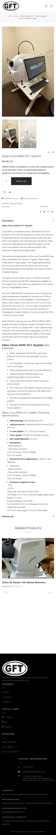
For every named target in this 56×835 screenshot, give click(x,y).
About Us (5, 692)
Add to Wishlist (4, 192)
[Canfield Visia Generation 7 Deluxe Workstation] (49, 152)
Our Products (7, 697)
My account (8, 717)
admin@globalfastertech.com (34, 772)
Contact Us (6, 702)
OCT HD (35, 303)
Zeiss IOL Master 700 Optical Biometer (24, 582)
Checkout (7, 727)
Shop (16, 16)
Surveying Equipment (10, 752)
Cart (6, 722)
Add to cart (21, 181)
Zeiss (7, 206)
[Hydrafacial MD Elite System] (52, 152)
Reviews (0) (7, 516)
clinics (4, 241)
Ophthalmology (41, 16)
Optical (13, 424)
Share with (44, 206)
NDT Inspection (7, 747)
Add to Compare (9, 192)
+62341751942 (28, 767)
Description (8, 221)
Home (10, 16)
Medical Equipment (26, 16)
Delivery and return (30, 198)
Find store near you (11, 198)
